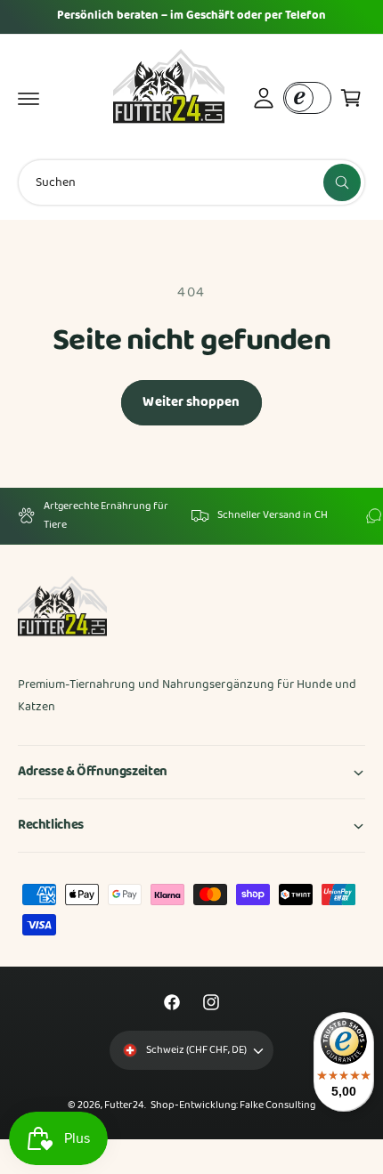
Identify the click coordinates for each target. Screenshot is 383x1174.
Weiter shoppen (191, 402)
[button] (28, 97)
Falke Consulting (277, 1105)
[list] (191, 516)
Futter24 (124, 1105)
